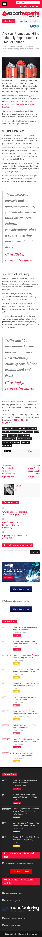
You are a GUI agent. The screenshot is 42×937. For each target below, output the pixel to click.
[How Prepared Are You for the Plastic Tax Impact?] (6, 701)
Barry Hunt (17, 633)
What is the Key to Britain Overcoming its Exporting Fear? (8, 471)
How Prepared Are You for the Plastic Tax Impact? (24, 698)
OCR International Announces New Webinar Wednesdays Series (26, 670)
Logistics (16, 705)
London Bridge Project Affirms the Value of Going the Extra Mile (26, 656)
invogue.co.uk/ (7, 423)
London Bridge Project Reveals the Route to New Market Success (26, 740)
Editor (5, 46)
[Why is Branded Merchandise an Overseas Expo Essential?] (15, 508)
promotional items (24, 439)
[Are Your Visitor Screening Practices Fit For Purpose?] (6, 756)
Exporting (17, 635)
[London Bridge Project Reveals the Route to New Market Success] (6, 743)
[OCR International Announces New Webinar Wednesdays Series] (6, 673)
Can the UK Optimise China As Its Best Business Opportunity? (26, 684)
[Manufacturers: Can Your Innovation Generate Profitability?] (15, 519)
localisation (12, 435)
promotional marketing (11, 442)
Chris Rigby (20, 104)
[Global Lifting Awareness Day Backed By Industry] (6, 729)
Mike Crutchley (18, 661)
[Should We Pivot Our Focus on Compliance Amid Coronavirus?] (6, 715)
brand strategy (8, 428)
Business (12, 46)
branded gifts (20, 428)
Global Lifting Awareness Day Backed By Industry (24, 726)
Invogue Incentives (25, 432)
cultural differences (10, 432)
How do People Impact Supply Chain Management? (33, 471)
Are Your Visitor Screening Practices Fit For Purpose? (23, 754)
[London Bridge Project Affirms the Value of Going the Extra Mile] (6, 659)
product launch (24, 435)
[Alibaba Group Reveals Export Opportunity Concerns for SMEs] (6, 645)
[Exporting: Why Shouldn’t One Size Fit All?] (15, 532)
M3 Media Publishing (17, 934)
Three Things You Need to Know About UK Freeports (25, 628)
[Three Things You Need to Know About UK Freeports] (6, 631)
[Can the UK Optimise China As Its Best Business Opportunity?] (6, 687)
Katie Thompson (19, 716)
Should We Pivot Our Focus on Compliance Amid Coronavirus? (25, 712)
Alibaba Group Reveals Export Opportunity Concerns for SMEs (25, 642)
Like (5, 51)
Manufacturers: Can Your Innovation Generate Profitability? (12, 525)
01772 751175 (17, 420)
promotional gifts (9, 439)
